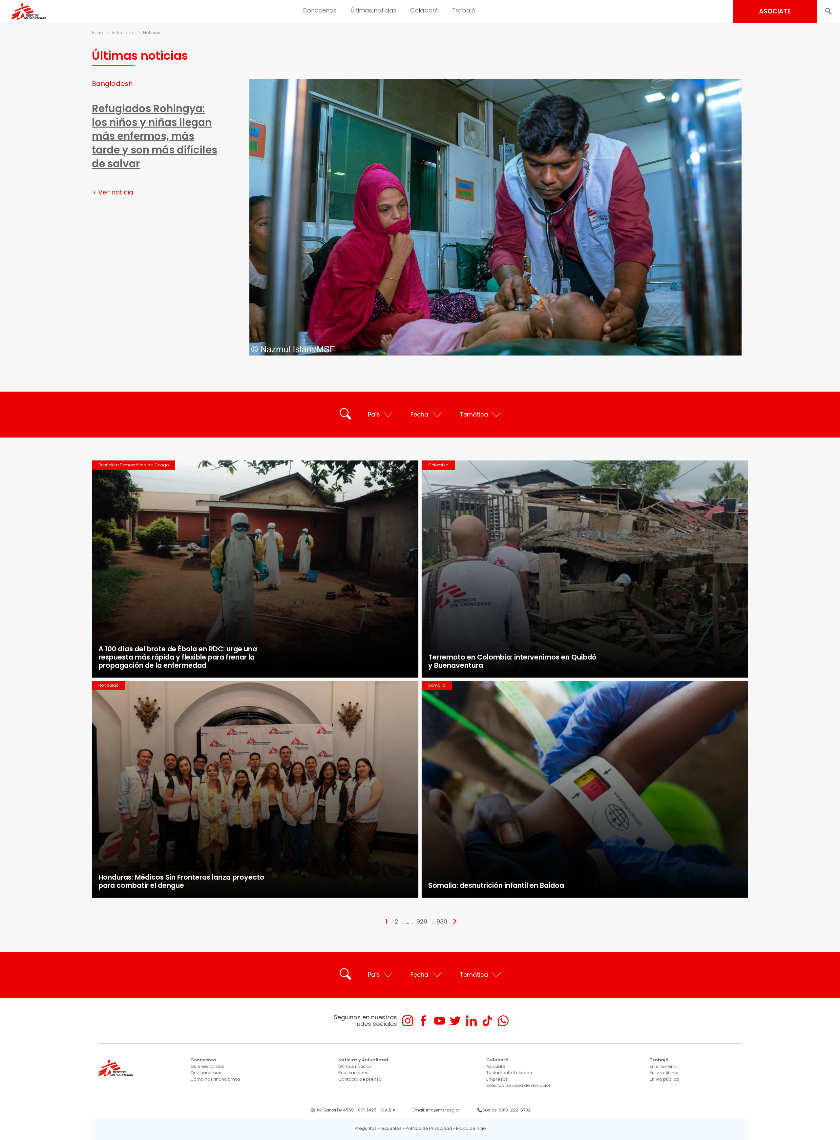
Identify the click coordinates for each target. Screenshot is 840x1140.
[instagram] (407, 1020)
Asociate (495, 1066)
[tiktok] (487, 1020)
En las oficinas (665, 1072)
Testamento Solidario (509, 1072)
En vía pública (664, 1079)
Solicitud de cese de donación (519, 1085)
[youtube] (439, 1020)
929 (421, 921)
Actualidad (123, 33)
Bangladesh (112, 83)
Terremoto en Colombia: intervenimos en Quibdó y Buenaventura (512, 661)
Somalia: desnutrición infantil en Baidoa (496, 885)
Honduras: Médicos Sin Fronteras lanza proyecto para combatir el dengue (181, 881)
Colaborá (497, 1060)
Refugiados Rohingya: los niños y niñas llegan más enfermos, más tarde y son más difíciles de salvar (154, 136)
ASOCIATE (775, 11)
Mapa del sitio (471, 1128)
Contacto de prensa (360, 1079)
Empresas (497, 1079)
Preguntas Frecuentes (378, 1128)
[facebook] (423, 1020)
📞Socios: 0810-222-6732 (504, 1110)
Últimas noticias (355, 1066)
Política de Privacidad (429, 1128)
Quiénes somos (207, 1066)
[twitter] (455, 1020)
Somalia (437, 685)
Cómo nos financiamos (215, 1079)
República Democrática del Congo (133, 465)
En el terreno (663, 1066)
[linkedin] (471, 1020)
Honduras (108, 685)
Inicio (97, 33)
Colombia (438, 465)
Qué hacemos (205, 1072)
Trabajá (659, 1060)
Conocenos (203, 1060)
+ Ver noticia (113, 192)
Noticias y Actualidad (363, 1060)
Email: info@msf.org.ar (436, 1110)
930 (441, 921)
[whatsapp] (503, 1020)
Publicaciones (353, 1072)
